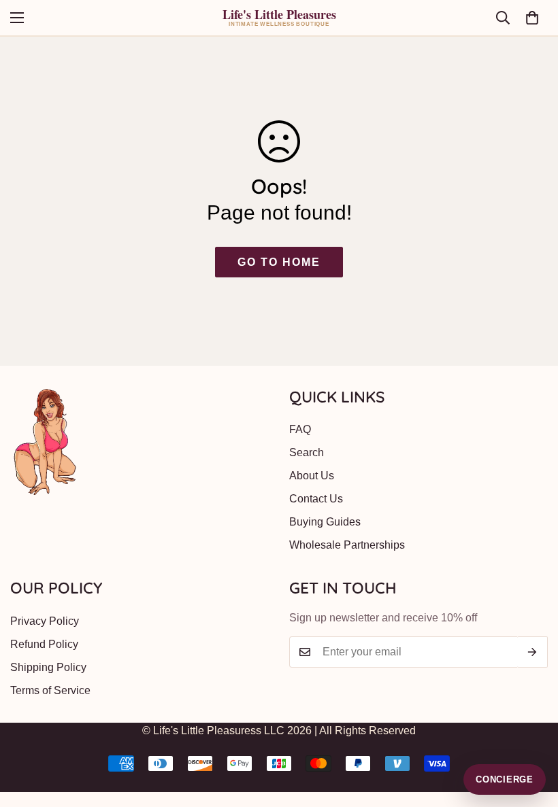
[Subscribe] (532, 652)
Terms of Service (50, 690)
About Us (311, 475)
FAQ (300, 429)
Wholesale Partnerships (347, 545)
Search (306, 452)
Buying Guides (325, 522)
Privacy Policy (44, 621)
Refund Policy (44, 644)
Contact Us (316, 498)
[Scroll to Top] (531, 733)
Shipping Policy (48, 667)
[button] (532, 17)
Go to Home (278, 262)
